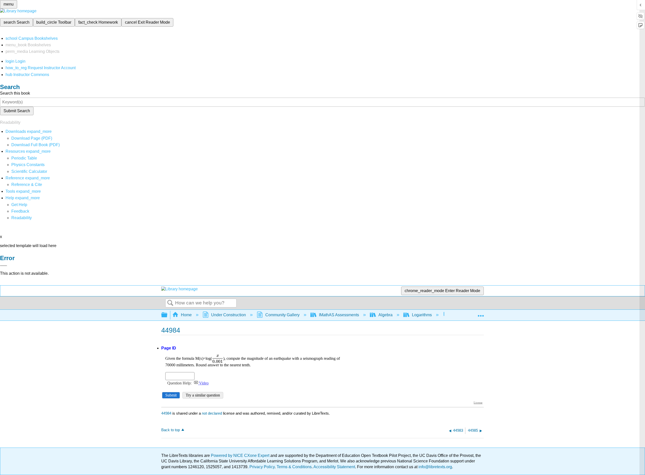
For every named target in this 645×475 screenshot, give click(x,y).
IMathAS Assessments (339, 315)
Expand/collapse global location (481, 313)
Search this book (15, 93)
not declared (212, 413)
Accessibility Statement (334, 467)
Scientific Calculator (29, 171)
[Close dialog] (3, 265)
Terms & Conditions (294, 467)
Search (170, 303)
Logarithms (422, 315)
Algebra (385, 315)
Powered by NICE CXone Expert (240, 455)
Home (186, 315)
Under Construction (228, 315)
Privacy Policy (262, 467)
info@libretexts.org (434, 467)
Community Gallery (282, 315)
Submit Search (17, 111)
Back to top (170, 430)
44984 (166, 413)
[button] (20, 211)
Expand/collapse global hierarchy (167, 315)
